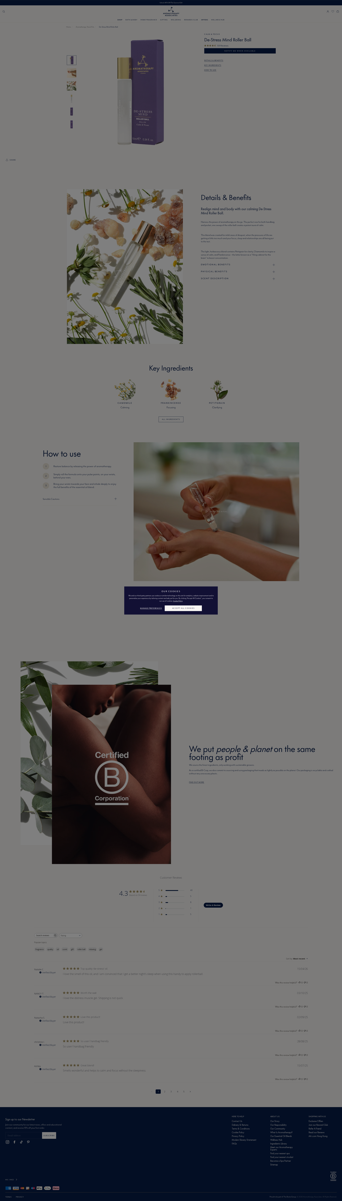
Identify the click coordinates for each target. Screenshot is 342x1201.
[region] (171, 600)
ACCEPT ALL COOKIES (183, 608)
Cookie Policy (178, 601)
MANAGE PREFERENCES (151, 608)
